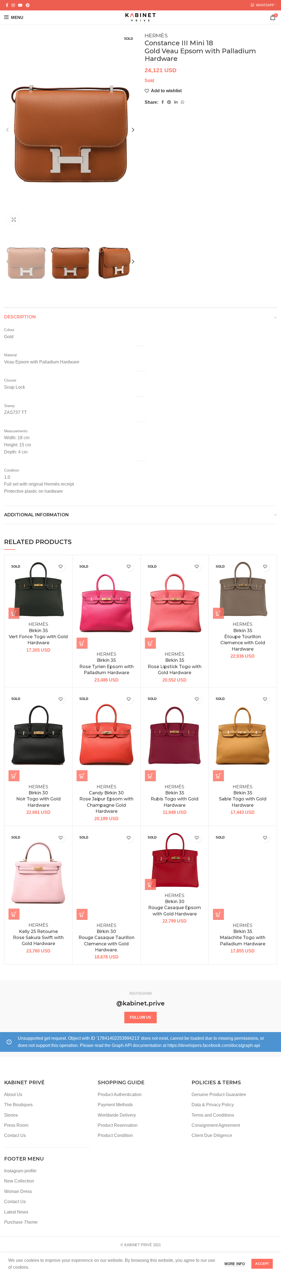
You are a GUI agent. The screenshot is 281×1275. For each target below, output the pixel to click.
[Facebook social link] (7, 5)
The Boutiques (18, 1104)
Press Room (16, 1125)
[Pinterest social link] (27, 5)
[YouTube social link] (20, 5)
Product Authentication (120, 1094)
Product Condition (115, 1135)
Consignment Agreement (216, 1125)
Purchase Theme (21, 1222)
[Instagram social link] (13, 5)
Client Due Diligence (212, 1135)
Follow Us (140, 1017)
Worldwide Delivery (117, 1115)
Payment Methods (115, 1104)
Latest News (16, 1212)
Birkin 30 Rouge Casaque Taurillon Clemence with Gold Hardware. (106, 938)
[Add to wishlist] (60, 566)
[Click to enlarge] (13, 219)
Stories (11, 1115)
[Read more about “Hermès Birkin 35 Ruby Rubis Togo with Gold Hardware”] (150, 775)
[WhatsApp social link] (182, 102)
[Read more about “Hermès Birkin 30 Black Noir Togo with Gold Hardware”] (14, 775)
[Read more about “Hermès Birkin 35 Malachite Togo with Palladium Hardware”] (218, 914)
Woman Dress (18, 1191)
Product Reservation (117, 1125)
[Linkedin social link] (176, 102)
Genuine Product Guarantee (219, 1094)
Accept (262, 1264)
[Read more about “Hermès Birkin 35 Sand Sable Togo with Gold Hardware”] (218, 775)
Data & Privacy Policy (213, 1104)
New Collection (19, 1181)
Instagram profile (20, 1170)
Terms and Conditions (213, 1115)
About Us (13, 1094)
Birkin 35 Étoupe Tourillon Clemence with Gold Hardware (242, 637)
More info (234, 1264)
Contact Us (15, 1135)
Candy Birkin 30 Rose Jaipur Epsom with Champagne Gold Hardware (106, 799)
